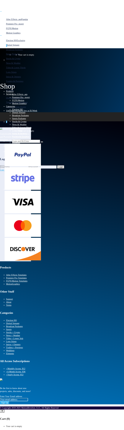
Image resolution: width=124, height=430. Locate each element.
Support (9, 299)
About (8, 302)
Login (60, 167)
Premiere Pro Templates (16, 278)
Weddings (10, 350)
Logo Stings (11, 341)
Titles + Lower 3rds (14, 338)
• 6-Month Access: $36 (15, 372)
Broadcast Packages (14, 326)
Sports (8, 329)
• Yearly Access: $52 (14, 375)
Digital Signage (12, 323)
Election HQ (11, 320)
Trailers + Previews (14, 347)
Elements (10, 353)
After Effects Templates (16, 275)
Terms (8, 305)
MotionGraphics (13, 284)
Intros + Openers (13, 344)
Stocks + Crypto (13, 332)
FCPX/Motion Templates (16, 281)
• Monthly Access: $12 (15, 369)
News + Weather (13, 335)
